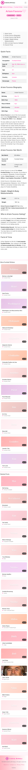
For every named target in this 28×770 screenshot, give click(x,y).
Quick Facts (8, 33)
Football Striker (18, 7)
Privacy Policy (20, 764)
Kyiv (13, 73)
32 (13, 70)
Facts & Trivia (9, 45)
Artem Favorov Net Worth (12, 37)
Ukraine (14, 77)
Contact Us (13, 764)
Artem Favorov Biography (12, 35)
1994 (18, 64)
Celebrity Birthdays (10, 2)
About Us (6, 764)
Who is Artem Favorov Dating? (14, 43)
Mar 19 (14, 64)
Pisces (14, 81)
